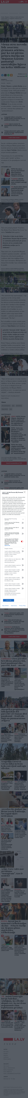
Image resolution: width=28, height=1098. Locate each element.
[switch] (22, 523)
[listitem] (14, 519)
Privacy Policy (22, 605)
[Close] (25, 492)
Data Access (14, 605)
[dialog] (14, 549)
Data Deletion (5, 605)
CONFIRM (8, 600)
